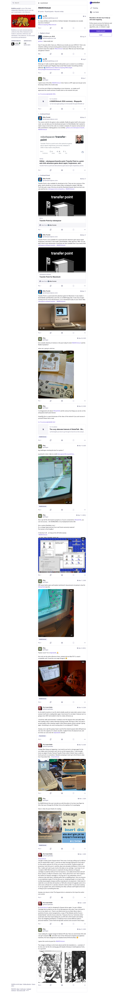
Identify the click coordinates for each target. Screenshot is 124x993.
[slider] (62, 326)
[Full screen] (83, 328)
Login (100, 35)
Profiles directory (27, 984)
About (20, 984)
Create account (100, 31)
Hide (83, 305)
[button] (62, 317)
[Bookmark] (73, 28)
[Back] (38, 3)
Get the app (23, 989)
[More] (85, 28)
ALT (72, 396)
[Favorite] (62, 28)
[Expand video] (80, 328)
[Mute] (43, 328)
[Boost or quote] (51, 28)
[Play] (40, 328)
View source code (21, 990)
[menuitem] (62, 317)
